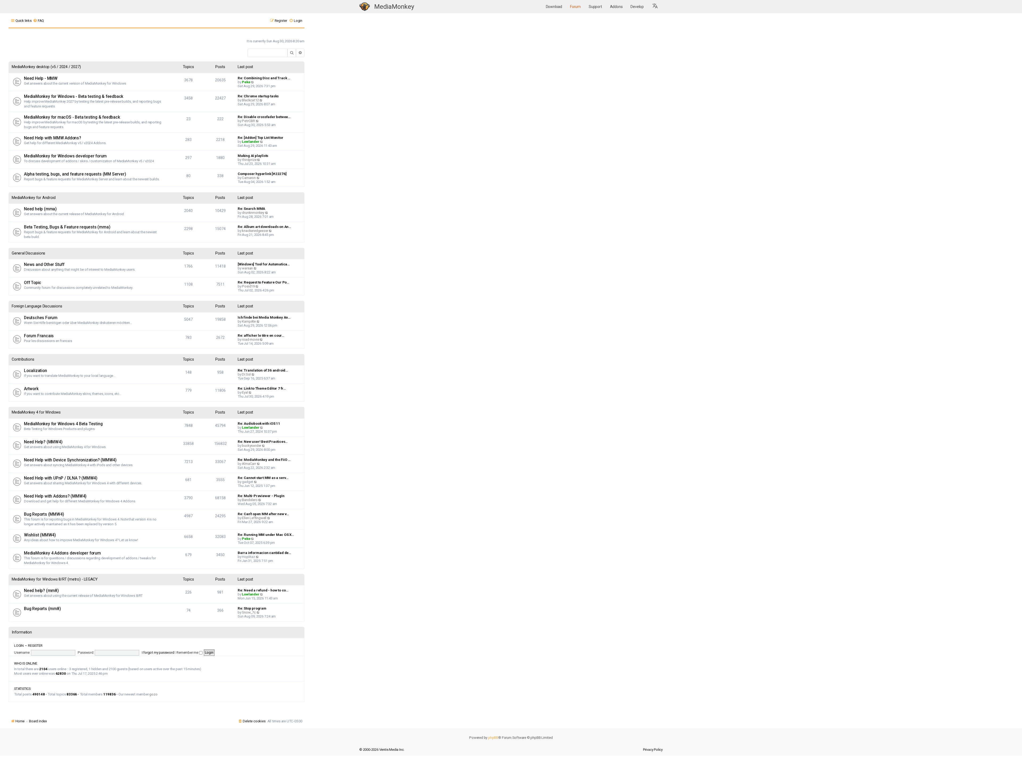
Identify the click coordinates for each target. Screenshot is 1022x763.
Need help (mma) (40, 209)
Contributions (23, 359)
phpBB (493, 738)
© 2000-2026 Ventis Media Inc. (381, 750)
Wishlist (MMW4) (40, 535)
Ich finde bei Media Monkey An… (264, 317)
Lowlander (250, 142)
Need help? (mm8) (41, 590)
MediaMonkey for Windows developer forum (65, 156)
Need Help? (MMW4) (43, 442)
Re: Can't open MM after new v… (263, 514)
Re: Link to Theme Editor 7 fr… (262, 388)
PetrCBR (248, 121)
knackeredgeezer (255, 231)
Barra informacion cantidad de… (264, 553)
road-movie (250, 339)
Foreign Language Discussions (37, 306)
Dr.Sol (246, 374)
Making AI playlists (253, 156)
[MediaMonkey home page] (364, 6)
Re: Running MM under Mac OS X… (266, 535)
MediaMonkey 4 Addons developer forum (62, 553)
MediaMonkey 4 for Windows (36, 412)
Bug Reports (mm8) (42, 608)
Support (595, 7)
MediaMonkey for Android (33, 197)
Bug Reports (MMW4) (44, 514)
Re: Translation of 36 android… (263, 370)
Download (554, 7)
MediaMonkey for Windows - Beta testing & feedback (73, 96)
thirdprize (249, 160)
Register (35, 646)
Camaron (249, 178)
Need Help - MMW (40, 78)
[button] (655, 7)
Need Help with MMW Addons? (52, 138)
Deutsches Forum (40, 317)
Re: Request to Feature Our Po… (263, 282)
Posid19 (248, 286)
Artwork (31, 388)
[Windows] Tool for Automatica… (264, 264)
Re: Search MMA (251, 209)
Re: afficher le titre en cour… (261, 335)
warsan (247, 268)
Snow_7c (249, 612)
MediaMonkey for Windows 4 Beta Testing (63, 424)
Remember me (187, 652)
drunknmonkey (253, 213)
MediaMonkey (394, 6)
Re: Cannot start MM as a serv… (263, 478)
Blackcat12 (250, 100)
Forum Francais (39, 335)
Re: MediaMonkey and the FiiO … (264, 460)
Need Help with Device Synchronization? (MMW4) (70, 460)
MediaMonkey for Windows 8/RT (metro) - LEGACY (55, 579)
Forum (575, 7)
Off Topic (32, 282)
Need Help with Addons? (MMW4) (55, 496)
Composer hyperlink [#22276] (262, 174)
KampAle (249, 321)
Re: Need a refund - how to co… (263, 590)
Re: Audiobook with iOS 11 (259, 424)
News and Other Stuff (44, 264)
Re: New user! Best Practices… (263, 442)
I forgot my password (158, 652)
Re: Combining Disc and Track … (264, 78)
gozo (153, 694)
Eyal (245, 392)
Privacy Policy (653, 750)
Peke (246, 82)
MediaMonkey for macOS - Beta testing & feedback (72, 117)
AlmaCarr (249, 464)
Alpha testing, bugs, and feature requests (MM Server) (75, 174)
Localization (35, 370)
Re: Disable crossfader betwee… (264, 117)
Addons (616, 7)
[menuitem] (38, 20)
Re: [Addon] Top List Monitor (260, 138)
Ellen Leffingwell (254, 518)
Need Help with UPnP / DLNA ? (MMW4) (60, 478)
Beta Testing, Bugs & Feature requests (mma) (67, 227)
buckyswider (251, 446)
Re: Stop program (252, 608)
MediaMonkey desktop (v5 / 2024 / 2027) (46, 67)
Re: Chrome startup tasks (258, 96)
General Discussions (28, 253)
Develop (637, 7)
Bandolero (249, 500)
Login (19, 646)
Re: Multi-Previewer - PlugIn (261, 496)
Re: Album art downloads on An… (264, 227)
